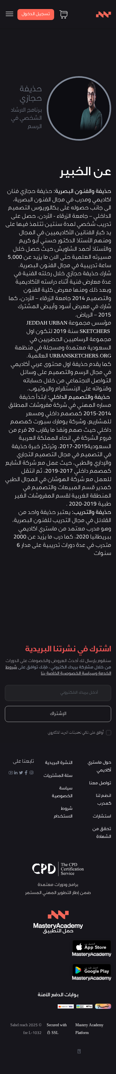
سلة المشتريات (58, 776)
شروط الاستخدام (63, 813)
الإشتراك (58, 714)
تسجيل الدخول (36, 14)
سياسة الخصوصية (62, 792)
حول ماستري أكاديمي (99, 767)
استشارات (102, 817)
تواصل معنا (100, 783)
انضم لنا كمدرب (103, 800)
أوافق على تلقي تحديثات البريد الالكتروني (75, 732)
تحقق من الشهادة (101, 833)
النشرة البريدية (58, 763)
